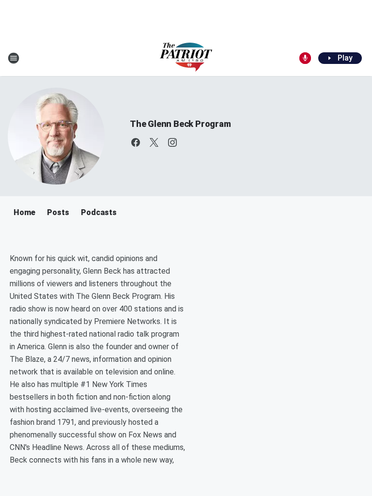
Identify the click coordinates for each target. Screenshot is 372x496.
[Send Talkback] (305, 58)
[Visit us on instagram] (172, 142)
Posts (58, 212)
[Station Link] (186, 58)
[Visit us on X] (154, 142)
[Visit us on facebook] (135, 142)
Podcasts (99, 212)
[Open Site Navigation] (13, 58)
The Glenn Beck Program (180, 124)
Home (24, 212)
